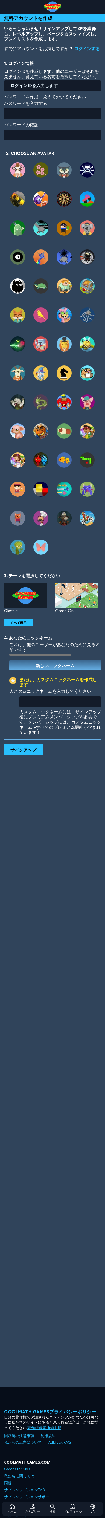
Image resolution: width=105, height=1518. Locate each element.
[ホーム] (52, 6)
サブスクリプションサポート (28, 1497)
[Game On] (76, 595)
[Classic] (25, 595)
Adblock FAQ (59, 1442)
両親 (8, 1483)
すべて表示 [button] (18, 622)
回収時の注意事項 (19, 1436)
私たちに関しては (19, 1476)
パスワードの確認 (21, 124)
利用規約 (48, 1436)
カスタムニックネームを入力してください (50, 691)
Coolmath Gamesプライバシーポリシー (50, 1411)
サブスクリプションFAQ (24, 1490)
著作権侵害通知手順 (44, 1428)
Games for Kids (17, 1469)
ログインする (87, 48)
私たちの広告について (23, 1442)
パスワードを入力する (25, 103)
